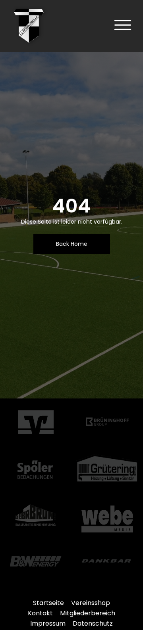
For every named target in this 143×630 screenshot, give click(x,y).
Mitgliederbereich (87, 613)
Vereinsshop (90, 602)
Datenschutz (93, 623)
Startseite (48, 602)
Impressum (48, 623)
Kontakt (40, 613)
